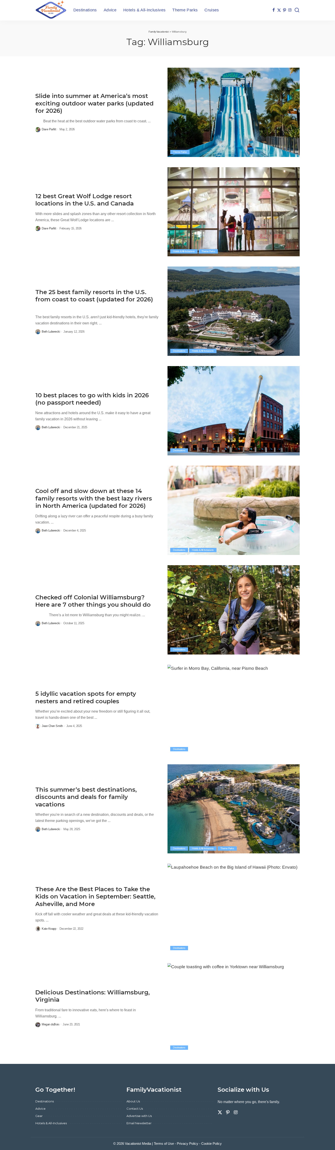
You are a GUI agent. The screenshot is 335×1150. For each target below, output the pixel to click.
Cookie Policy (211, 1143)
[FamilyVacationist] (51, 10)
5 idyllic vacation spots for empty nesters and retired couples (85, 697)
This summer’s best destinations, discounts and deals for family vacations (86, 797)
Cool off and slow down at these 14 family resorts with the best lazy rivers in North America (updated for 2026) (93, 498)
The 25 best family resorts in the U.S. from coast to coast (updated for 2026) (94, 295)
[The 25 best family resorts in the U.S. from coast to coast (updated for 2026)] (234, 311)
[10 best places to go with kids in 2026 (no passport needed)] (234, 410)
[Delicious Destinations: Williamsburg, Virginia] (234, 1007)
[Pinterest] (284, 10)
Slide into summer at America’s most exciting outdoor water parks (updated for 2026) (94, 103)
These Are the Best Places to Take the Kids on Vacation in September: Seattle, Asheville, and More (95, 897)
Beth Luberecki (51, 331)
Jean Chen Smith (52, 726)
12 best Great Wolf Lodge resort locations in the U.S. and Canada (84, 200)
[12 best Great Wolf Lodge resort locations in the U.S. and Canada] (234, 212)
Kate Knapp (49, 928)
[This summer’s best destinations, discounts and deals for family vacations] (234, 809)
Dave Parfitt (49, 129)
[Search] (297, 10)
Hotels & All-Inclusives (184, 251)
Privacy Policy (187, 1143)
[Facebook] (274, 10)
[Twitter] (279, 10)
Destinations (179, 350)
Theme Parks (180, 152)
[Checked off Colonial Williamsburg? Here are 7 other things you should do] (234, 610)
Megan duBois (50, 1024)
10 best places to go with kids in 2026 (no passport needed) (92, 399)
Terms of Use (164, 1143)
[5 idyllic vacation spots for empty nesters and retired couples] (234, 709)
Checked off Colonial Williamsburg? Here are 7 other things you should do (93, 601)
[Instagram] (290, 10)
